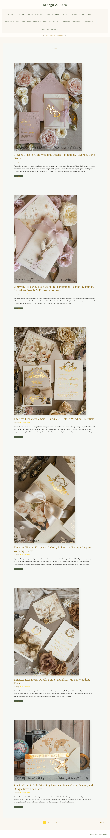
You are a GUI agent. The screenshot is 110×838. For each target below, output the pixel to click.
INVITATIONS (21, 14)
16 (56, 822)
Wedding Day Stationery (49, 29)
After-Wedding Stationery (31, 22)
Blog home (10, 14)
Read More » (18, 176)
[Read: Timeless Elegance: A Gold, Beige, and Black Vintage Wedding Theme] (46, 631)
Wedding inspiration (35, 14)
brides (74, 14)
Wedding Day (88, 22)
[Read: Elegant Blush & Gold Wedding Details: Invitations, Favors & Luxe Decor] (48, 107)
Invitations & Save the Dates (71, 22)
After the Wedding (12, 22)
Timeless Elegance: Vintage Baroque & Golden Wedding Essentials (54, 418)
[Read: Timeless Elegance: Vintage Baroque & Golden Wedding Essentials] (50, 371)
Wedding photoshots (52, 14)
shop (90, 14)
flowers (66, 14)
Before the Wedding (50, 22)
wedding (82, 14)
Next (102, 822)
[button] (102, 21)
